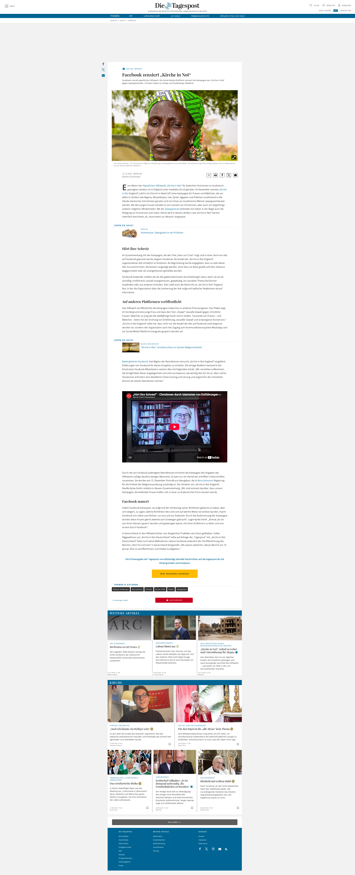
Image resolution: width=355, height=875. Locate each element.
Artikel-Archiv (123, 843)
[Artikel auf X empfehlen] (229, 175)
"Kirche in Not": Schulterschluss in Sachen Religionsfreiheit (171, 347)
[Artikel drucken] (215, 175)
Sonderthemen (158, 847)
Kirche (122, 20)
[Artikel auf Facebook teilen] (222, 175)
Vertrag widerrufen (125, 858)
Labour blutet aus (165, 646)
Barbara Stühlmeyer (121, 589)
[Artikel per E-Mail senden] (235, 175)
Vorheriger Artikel (121, 600)
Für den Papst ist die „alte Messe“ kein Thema (204, 729)
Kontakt (201, 836)
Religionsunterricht (200, 16)
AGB (120, 851)
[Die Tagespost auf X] (205, 849)
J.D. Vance (175, 16)
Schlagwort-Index (125, 847)
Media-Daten (157, 836)
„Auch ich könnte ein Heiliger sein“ (130, 729)
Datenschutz (203, 843)
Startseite (113, 20)
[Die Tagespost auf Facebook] (200, 849)
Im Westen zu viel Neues (123, 647)
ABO (335, 10)
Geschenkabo (123, 840)
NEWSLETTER (345, 10)
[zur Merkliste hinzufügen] (208, 175)
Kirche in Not (160, 589)
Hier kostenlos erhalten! (174, 573)
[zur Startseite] (177, 6)
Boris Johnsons (205, 480)
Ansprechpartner (159, 840)
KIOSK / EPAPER (325, 10)
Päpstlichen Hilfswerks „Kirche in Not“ (162, 185)
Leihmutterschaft (152, 16)
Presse (121, 865)
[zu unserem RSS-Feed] (225, 849)
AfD (130, 16)
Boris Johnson (137, 589)
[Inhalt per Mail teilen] (103, 76)
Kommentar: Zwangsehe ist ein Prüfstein (162, 232)
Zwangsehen (182, 589)
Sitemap (122, 854)
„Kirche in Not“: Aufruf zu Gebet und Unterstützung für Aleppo (218, 651)
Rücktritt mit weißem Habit (215, 781)
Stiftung (156, 851)
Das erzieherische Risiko (124, 783)
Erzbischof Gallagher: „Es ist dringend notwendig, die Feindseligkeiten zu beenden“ (172, 783)
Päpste (171, 589)
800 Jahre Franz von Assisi (232, 16)
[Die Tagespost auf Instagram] (211, 849)
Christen (149, 589)
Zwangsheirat (172, 208)
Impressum (202, 840)
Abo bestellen (124, 836)
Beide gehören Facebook (135, 361)
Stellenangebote (124, 862)
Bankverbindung (159, 843)
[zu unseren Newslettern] (218, 849)
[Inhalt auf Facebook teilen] (103, 65)
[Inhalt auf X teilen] (103, 70)
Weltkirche (132, 20)
